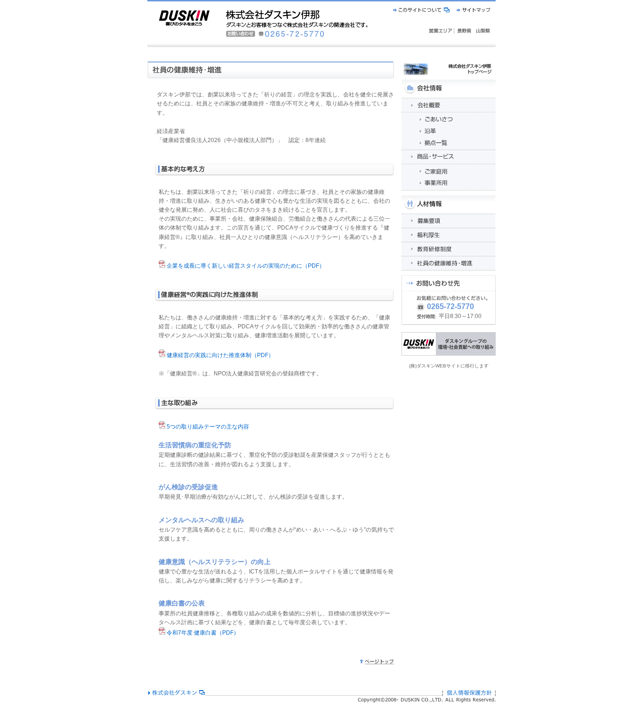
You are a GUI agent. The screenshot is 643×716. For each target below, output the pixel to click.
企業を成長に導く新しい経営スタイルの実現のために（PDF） (245, 266)
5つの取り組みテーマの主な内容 (207, 426)
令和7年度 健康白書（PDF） (202, 632)
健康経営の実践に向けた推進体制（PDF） (219, 355)
